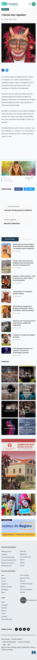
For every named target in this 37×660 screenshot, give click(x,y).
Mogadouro (23, 554)
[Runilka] (18, 504)
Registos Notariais (6, 619)
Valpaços (22, 586)
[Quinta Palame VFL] (18, 464)
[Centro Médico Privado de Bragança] (18, 171)
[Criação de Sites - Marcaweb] (34, 652)
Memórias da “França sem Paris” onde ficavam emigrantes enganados (24, 323)
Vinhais (22, 565)
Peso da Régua (24, 575)
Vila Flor (22, 560)
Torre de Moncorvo (25, 557)
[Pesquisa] (30, 4)
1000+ (30, 189)
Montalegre (4, 589)
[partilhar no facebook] (2, 70)
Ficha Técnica (5, 639)
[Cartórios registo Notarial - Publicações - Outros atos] (18, 528)
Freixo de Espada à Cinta (8, 560)
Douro (3, 602)
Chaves (3, 581)
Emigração (4, 605)
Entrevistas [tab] (27, 239)
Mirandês (4, 608)
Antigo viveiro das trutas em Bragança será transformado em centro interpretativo (23, 263)
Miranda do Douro (6, 566)
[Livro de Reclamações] (28, 600)
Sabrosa (22, 581)
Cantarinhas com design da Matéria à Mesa (22, 293)
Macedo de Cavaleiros (8, 563)
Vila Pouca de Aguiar (26, 589)
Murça (3, 592)
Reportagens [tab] (10, 239)
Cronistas (4, 616)
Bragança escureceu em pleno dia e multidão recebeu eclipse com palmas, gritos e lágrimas (23, 246)
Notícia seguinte (10, 220)
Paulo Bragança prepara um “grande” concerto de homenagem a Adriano (23, 351)
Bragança (5, 9)
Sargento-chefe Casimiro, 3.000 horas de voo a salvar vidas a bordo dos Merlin (24, 278)
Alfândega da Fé (6, 551)
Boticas (3, 578)
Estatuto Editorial (16, 639)
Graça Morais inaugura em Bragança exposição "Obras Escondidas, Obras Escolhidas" (23, 308)
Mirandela (23, 551)
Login (4, 644)
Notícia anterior (14, 206)
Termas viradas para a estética (18, 210)
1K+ (19, 189)
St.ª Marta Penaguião (26, 583)
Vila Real (22, 592)
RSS (9, 644)
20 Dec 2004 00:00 (10, 19)
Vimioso (22, 562)
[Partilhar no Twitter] (6, 70)
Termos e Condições (24, 642)
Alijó (2, 575)
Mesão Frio (4, 584)
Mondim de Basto (6, 587)
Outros (3, 613)
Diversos (4, 610)
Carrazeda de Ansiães (8, 557)
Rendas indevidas (12, 223)
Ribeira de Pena (24, 578)
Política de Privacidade (9, 642)
